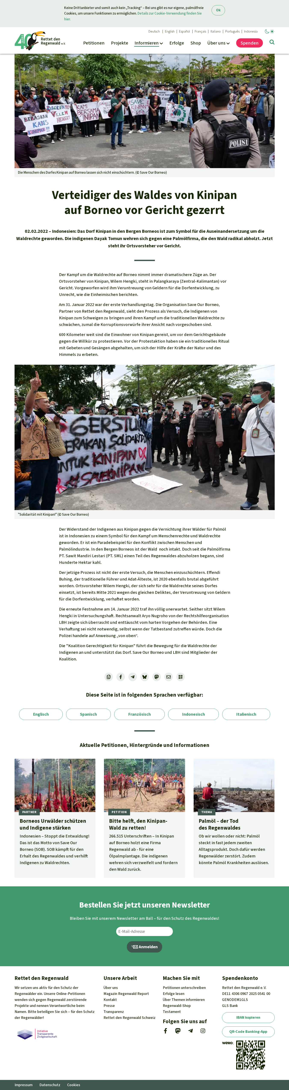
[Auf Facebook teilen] (120, 677)
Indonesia (251, 31)
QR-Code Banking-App (248, 1031)
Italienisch (246, 714)
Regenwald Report (126, 993)
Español (184, 31)
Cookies (73, 1084)
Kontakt (110, 999)
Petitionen (184, 987)
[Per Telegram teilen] (132, 677)
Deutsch (154, 31)
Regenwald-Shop (177, 1005)
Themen (184, 999)
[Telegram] (190, 1032)
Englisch (41, 714)
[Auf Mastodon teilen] (156, 677)
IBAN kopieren (248, 1017)
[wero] (227, 1043)
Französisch (139, 714)
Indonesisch (193, 714)
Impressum (24, 1084)
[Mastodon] (178, 1032)
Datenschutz (49, 1084)
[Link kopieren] (108, 677)
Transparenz (114, 1011)
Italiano (215, 31)
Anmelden (148, 947)
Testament (172, 1011)
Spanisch (88, 714)
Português (232, 31)
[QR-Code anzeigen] (180, 677)
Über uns (111, 987)
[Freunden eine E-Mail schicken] (168, 677)
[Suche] (272, 42)
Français (200, 31)
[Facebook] (165, 1032)
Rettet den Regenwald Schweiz (130, 1017)
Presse (109, 1005)
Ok (218, 10)
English (170, 31)
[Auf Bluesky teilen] (144, 677)
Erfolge (173, 993)
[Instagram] (203, 1032)
